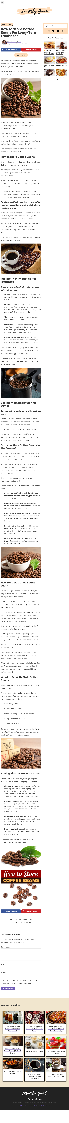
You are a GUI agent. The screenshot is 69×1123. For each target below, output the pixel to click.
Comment (5, 947)
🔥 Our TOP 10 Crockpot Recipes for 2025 (49, 52)
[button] (2, 2)
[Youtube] (40, 1099)
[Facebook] (29, 1099)
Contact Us (46, 1105)
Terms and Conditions (35, 1105)
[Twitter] (33, 1099)
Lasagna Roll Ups (61, 65)
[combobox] (55, 26)
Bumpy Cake (48, 78)
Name (4, 965)
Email (4, 973)
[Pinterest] (36, 1099)
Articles (9, 24)
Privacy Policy (23, 1105)
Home (3, 24)
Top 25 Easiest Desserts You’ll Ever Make (60, 52)
